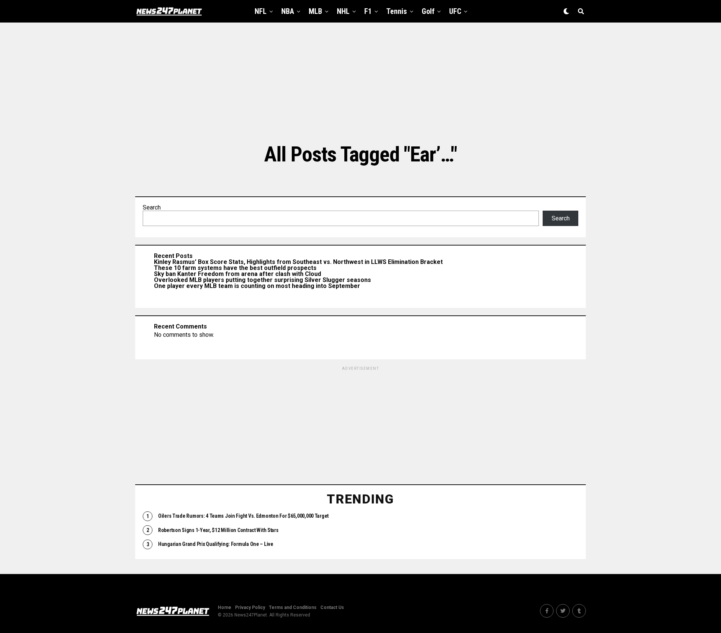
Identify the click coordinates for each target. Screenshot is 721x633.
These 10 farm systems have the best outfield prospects (235, 267)
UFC (455, 11)
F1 (368, 11)
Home (224, 607)
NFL (261, 11)
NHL (343, 11)
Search (152, 207)
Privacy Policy (250, 607)
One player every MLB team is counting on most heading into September (257, 285)
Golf (428, 11)
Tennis (396, 11)
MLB (315, 11)
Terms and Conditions (293, 607)
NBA (287, 11)
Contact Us (332, 607)
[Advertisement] (360, 82)
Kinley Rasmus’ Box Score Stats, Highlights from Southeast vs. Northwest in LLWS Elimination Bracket (298, 261)
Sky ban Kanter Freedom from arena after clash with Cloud (237, 273)
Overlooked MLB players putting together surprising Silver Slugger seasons (262, 279)
